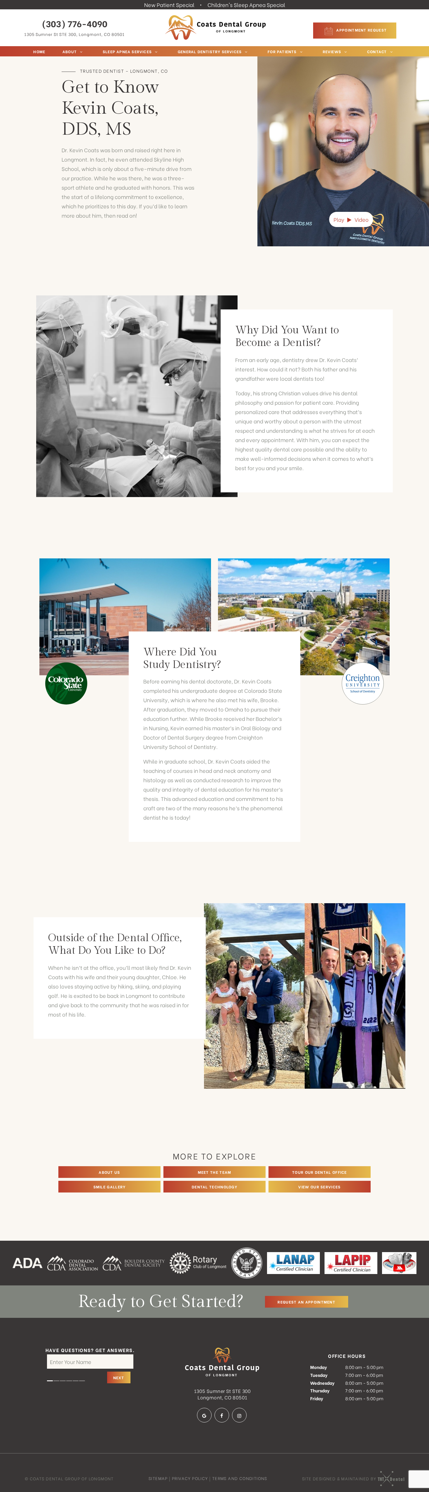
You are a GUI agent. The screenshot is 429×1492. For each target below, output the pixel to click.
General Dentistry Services (210, 51)
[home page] (216, 27)
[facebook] (221, 1415)
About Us (109, 1172)
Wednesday (322, 1383)
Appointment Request (361, 29)
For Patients (282, 51)
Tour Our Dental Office (319, 1172)
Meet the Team (214, 1172)
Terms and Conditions (239, 1478)
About (69, 51)
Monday (318, 1367)
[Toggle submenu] (81, 51)
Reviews (332, 51)
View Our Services (319, 1186)
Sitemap (158, 1478)
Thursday (319, 1390)
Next (118, 1377)
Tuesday (318, 1375)
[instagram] (239, 1415)
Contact (377, 51)
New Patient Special (169, 4)
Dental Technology (214, 1186)
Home (39, 51)
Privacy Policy (190, 1478)
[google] (204, 1415)
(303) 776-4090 (74, 23)
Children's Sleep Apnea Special (246, 4)
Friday (316, 1398)
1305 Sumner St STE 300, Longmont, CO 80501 (74, 34)
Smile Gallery (109, 1186)
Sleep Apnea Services (127, 51)
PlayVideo (351, 219)
